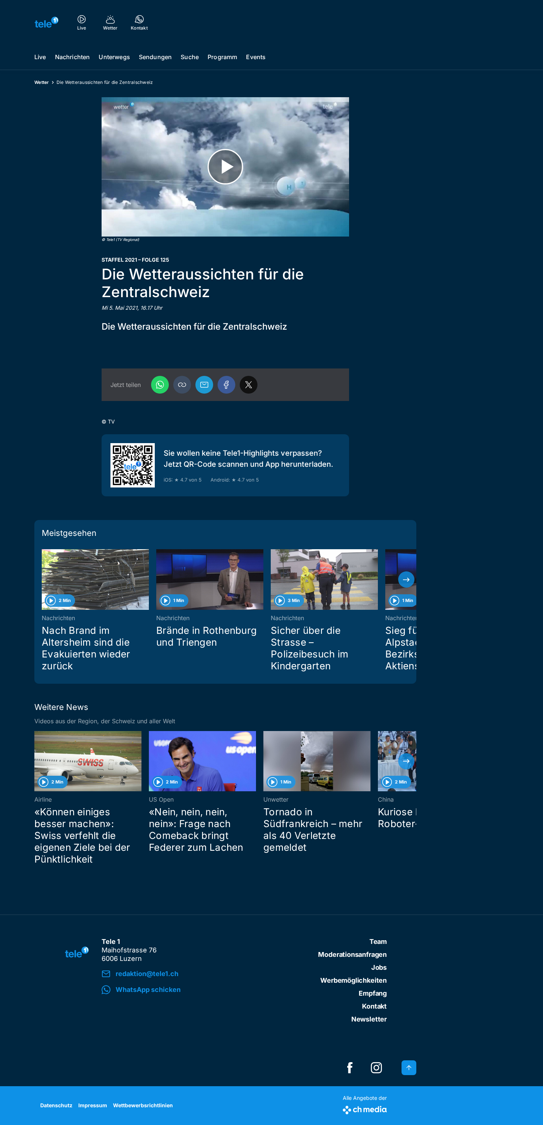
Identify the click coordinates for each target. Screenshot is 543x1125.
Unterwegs (114, 57)
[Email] (204, 385)
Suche (190, 57)
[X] (248, 385)
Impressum (92, 1105)
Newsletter (369, 1019)
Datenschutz (56, 1105)
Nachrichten (72, 57)
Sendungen (155, 57)
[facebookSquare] (349, 1067)
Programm (222, 57)
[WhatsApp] (160, 385)
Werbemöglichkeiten (353, 980)
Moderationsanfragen (352, 954)
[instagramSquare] (376, 1067)
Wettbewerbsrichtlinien (143, 1105)
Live (40, 57)
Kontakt (374, 1006)
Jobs (379, 967)
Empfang (373, 993)
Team (378, 941)
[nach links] (44, 579)
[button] (182, 385)
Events (256, 57)
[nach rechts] (406, 579)
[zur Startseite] (46, 22)
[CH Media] (365, 1108)
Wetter (41, 82)
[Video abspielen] (225, 167)
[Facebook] (226, 385)
